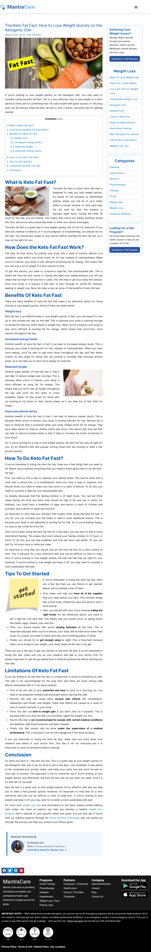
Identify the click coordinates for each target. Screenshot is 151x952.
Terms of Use (25, 946)
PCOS (113, 196)
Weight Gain (116, 202)
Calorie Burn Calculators (123, 139)
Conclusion (14, 170)
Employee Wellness (120, 213)
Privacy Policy (8, 946)
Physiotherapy (117, 184)
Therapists (69, 896)
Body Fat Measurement (122, 122)
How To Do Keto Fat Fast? (23, 157)
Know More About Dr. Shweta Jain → (47, 849)
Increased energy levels (25, 142)
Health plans (70, 888)
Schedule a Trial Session (124, 58)
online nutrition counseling (64, 817)
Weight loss (18, 138)
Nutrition (114, 178)
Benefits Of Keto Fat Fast (22, 133)
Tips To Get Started (19, 161)
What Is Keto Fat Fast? (20, 125)
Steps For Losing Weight (123, 83)
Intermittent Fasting (120, 128)
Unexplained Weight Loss (124, 99)
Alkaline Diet (117, 110)
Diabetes (114, 167)
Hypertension (117, 173)
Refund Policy (41, 946)
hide (59, 119)
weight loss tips (32, 805)
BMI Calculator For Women (124, 134)
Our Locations (57, 946)
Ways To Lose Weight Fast (124, 77)
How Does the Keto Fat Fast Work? (28, 129)
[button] (135, 7)
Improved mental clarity (25, 150)
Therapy (114, 190)
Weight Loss (11, 34)
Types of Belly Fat (120, 116)
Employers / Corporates (76, 884)
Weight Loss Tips (119, 145)
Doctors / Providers (74, 892)
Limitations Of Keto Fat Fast (23, 165)
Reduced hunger (21, 146)
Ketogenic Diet (118, 105)
